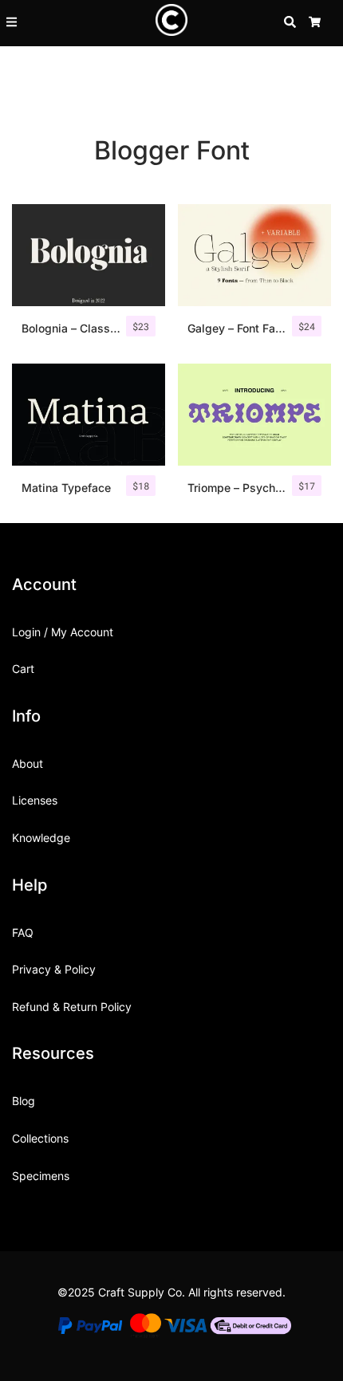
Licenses (34, 800)
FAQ (23, 932)
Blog (23, 1101)
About (27, 763)
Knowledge (41, 837)
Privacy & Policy (54, 969)
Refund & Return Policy (72, 1006)
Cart (23, 668)
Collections (40, 1138)
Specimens (40, 1175)
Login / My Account (62, 632)
